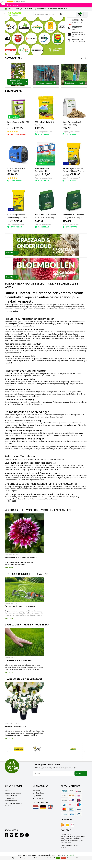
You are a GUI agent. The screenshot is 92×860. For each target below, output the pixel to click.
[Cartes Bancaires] (64, 796)
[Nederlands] (35, 808)
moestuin (41, 307)
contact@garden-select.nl (70, 845)
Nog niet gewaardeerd (43, 132)
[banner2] (46, 269)
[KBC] (64, 805)
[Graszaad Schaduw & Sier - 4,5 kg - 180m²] (46, 200)
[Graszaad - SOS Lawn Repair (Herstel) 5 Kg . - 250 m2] (18, 200)
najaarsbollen (34, 334)
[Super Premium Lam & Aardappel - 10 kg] (73, 108)
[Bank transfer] (71, 791)
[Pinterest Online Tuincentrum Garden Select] (16, 836)
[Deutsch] (43, 808)
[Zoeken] (61, 14)
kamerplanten (52, 392)
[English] (50, 808)
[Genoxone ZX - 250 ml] (18, 108)
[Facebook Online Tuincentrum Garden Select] (6, 836)
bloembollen (9, 309)
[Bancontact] (71, 809)
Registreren (37, 790)
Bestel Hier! (10, 253)
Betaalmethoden (11, 801)
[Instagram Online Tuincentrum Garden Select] (27, 836)
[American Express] (64, 791)
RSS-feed (8, 806)
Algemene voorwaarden (13, 793)
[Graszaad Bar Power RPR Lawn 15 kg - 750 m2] (73, 154)
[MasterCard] (64, 809)
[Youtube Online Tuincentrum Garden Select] (22, 836)
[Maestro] (79, 805)
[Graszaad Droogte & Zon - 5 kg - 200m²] (73, 200)
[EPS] (79, 796)
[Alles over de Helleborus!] (24, 702)
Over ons (8, 790)
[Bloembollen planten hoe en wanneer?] (24, 533)
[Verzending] (62, 825)
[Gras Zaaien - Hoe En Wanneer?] (24, 642)
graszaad (71, 465)
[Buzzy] (37, 748)
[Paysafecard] (64, 814)
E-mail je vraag (73, 497)
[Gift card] (64, 800)
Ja (58, 858)
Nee (63, 858)
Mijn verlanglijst (38, 798)
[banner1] (46, 245)
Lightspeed (70, 855)
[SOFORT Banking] (71, 796)
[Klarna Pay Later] (71, 805)
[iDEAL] (79, 800)
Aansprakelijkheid (11, 795)
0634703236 (65, 848)
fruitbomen (57, 402)
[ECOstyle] (73, 748)
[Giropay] (71, 800)
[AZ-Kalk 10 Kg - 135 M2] (46, 108)
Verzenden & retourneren (14, 803)
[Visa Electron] (79, 814)
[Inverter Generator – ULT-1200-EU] (18, 154)
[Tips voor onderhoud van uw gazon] (24, 589)
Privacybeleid (9, 798)
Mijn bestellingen (39, 793)
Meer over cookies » (73, 858)
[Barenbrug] (19, 748)
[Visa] (71, 814)
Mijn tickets (37, 795)
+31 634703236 (46, 497)
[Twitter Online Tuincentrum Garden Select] (11, 836)
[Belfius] (79, 791)
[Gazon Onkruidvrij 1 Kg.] (46, 154)
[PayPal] (79, 809)
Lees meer (9, 567)
